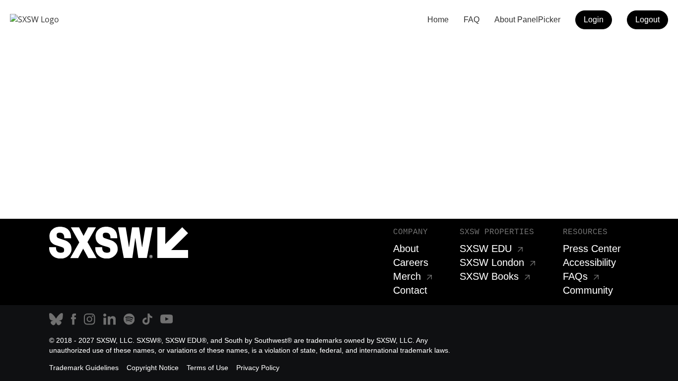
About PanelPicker (527, 19)
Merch (407, 276)
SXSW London (492, 262)
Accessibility (589, 262)
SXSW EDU (486, 248)
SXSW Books (489, 276)
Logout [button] (647, 19)
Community (588, 290)
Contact (410, 290)
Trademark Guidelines (84, 368)
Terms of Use (207, 368)
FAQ (471, 19)
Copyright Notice (153, 368)
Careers (410, 262)
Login (594, 19)
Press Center (592, 248)
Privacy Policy (257, 368)
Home (438, 19)
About (406, 248)
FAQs (575, 276)
